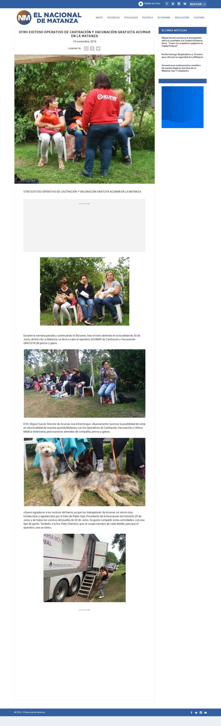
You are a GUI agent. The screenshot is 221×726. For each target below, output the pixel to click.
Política (147, 17)
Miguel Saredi (38, 424)
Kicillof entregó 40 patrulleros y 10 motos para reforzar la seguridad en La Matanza (182, 55)
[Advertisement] (84, 228)
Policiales (131, 17)
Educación (182, 17)
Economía (164, 17)
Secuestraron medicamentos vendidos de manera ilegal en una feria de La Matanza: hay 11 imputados (181, 68)
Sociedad (113, 17)
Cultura (199, 17)
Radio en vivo (151, 3)
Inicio (99, 17)
